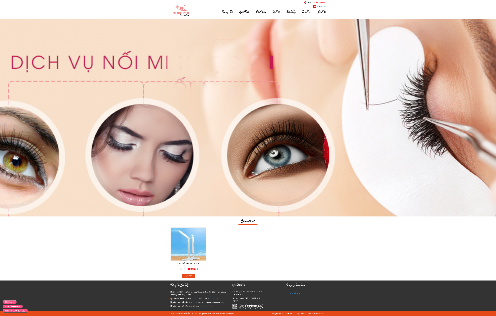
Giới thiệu (244, 12)
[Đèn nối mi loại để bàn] (188, 244)
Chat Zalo (9, 302)
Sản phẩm (261, 12)
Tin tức (276, 12)
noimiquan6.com (207, 306)
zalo (194, 298)
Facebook (295, 293)
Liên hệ (322, 12)
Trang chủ (227, 12)
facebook (214, 298)
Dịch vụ (291, 12)
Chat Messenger (12, 306)
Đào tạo (306, 12)
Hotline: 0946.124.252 (15, 311)
